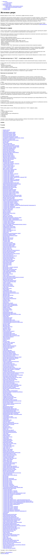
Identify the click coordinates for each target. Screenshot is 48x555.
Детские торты (6, 141)
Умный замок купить (7, 460)
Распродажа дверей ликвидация (10, 376)
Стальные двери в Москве (8, 170)
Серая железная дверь (7, 347)
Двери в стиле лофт (7, 231)
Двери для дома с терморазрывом (10, 535)
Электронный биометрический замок (11, 182)
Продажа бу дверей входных (9, 359)
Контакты (5, 1)
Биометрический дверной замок (10, 408)
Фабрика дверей (6, 307)
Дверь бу (5, 405)
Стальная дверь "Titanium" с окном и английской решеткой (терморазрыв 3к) (19, 205)
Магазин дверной (6, 211)
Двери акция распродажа (8, 256)
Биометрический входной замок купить (11, 527)
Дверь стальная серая (7, 143)
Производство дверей (7, 306)
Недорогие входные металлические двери (12, 368)
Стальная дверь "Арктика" (8, 174)
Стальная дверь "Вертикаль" (9, 206)
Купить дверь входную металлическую (11, 250)
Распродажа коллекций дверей (9, 189)
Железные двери (6, 240)
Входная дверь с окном (8, 273)
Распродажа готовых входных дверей (11, 192)
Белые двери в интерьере (8, 261)
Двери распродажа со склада (9, 276)
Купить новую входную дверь (9, 530)
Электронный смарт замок (8, 445)
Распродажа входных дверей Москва (11, 152)
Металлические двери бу (8, 336)
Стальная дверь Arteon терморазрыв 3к (11, 504)
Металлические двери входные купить (11, 534)
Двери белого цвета (7, 263)
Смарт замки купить (7, 446)
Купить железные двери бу (8, 155)
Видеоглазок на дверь (7, 268)
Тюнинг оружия (6, 129)
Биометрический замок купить (9, 186)
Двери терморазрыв (7, 394)
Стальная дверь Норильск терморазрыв (11, 509)
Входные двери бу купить (8, 543)
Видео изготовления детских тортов (10, 140)
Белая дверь (5, 265)
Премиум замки (6, 435)
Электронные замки (7, 441)
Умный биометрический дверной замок (11, 412)
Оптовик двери (6, 214)
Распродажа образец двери (8, 245)
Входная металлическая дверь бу (10, 541)
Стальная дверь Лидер (7, 496)
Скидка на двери (6, 323)
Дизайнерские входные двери (9, 227)
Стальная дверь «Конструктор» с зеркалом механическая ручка (16, 499)
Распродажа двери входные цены (10, 379)
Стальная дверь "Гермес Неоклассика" (11, 180)
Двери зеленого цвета (7, 283)
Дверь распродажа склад (8, 254)
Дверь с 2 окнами (6, 282)
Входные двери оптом (7, 209)
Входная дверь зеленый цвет (9, 258)
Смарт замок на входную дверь (9, 443)
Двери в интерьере (7, 228)
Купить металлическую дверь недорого (11, 253)
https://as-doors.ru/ (43, 24)
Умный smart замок (7, 464)
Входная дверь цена (7, 247)
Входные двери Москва (8, 153)
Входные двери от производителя (10, 305)
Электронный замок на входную (10, 334)
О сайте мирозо (9, 2)
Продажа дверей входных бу (9, 351)
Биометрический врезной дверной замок (11, 452)
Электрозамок (6, 415)
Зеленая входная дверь (8, 259)
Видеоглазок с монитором (8, 485)
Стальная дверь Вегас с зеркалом (10, 490)
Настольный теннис (7, 4)
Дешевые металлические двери (9, 397)
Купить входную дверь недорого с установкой (13, 374)
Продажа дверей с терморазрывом (10, 390)
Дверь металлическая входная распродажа (12, 472)
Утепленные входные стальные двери (11, 146)
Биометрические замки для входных (10, 413)
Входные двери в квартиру (8, 252)
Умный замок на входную (8, 451)
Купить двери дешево (7, 395)
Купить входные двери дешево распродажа (12, 385)
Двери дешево (6, 289)
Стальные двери (6, 9)
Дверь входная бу (6, 337)
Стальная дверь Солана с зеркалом (10, 507)
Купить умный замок (7, 461)
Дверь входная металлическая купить (11, 292)
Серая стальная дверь (7, 362)
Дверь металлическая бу (8, 398)
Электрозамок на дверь (8, 416)
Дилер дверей (6, 310)
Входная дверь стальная (8, 401)
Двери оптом (6, 131)
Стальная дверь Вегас (7, 489)
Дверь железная (6, 532)
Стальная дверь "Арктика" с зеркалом (11, 176)
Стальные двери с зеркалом (9, 342)
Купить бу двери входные (8, 422)
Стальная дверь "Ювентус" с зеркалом (11, 179)
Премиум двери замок (7, 450)
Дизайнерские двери (7, 290)
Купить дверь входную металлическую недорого (13, 277)
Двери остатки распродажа (8, 382)
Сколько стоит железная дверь (9, 281)
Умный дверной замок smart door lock (11, 467)
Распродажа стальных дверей (9, 135)
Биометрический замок (8, 188)
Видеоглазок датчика (7, 482)
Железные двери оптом (8, 216)
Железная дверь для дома (8, 161)
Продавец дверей (6, 300)
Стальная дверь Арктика (8, 162)
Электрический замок (7, 317)
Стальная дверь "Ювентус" (9, 178)
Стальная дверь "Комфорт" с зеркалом (11, 204)
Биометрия (5, 513)
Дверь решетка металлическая (9, 271)
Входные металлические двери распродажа (12, 195)
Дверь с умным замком (8, 459)
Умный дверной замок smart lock (10, 466)
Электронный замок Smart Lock (9, 458)
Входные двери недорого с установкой (11, 369)
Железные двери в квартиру (9, 156)
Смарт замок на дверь (7, 436)
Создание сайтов (6, 8)
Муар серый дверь (7, 272)
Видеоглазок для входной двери (10, 269)
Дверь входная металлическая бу (10, 432)
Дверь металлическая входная (9, 431)
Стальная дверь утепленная (9, 144)
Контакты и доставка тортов (9, 138)
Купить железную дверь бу (8, 331)
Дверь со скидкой (6, 330)
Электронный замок (7, 318)
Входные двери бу (7, 392)
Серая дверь (5, 349)
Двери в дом (5, 428)
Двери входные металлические (9, 158)
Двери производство (7, 546)
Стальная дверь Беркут (8, 497)
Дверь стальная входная (8, 164)
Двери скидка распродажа (8, 286)
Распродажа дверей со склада (9, 194)
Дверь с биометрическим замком (10, 521)
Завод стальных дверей (8, 168)
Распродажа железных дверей (9, 134)
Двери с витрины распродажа (9, 378)
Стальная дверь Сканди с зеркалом (10, 506)
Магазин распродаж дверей (9, 197)
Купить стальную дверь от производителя (12, 403)
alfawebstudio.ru (9, 552)
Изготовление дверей (7, 309)
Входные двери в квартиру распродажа (11, 388)
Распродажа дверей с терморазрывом (11, 218)
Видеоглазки (5, 142)
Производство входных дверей (9, 469)
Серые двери (5, 287)
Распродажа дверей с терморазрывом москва (12, 219)
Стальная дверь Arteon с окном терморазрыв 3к (13, 503)
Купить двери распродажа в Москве (10, 358)
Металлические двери (7, 326)
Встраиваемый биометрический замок (11, 524)
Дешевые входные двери (8, 396)
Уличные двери (6, 299)
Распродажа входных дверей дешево (11, 191)
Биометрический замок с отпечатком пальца (12, 414)
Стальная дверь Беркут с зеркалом (10, 491)
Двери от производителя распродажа (11, 200)
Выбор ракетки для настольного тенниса (14, 6)
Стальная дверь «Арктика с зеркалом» (11, 163)
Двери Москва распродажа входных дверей (12, 196)
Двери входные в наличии (8, 404)
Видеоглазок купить (7, 288)
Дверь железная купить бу (8, 545)
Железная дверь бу (7, 160)
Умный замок (6, 316)
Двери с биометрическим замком (10, 185)
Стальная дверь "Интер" (8, 172)
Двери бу (5, 340)
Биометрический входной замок (10, 187)
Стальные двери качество (8, 171)
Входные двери (6, 236)
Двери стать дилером (7, 215)
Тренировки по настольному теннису (14, 7)
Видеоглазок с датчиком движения (10, 267)
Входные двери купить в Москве (10, 475)
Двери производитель (7, 473)
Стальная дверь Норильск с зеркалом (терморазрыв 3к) (14, 510)
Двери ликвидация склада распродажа (11, 381)
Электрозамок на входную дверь (10, 417)
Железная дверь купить (8, 238)
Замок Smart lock (6, 315)
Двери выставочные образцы (9, 548)
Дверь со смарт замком (8, 449)
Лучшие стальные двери (8, 167)
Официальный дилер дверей (9, 226)
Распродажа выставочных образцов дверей (12, 217)
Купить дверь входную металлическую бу (12, 542)
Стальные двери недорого (8, 223)
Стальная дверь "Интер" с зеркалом (10, 173)
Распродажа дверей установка (9, 190)
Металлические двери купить (9, 291)
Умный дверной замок (8, 440)
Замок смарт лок (6, 448)
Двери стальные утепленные (9, 270)
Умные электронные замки (8, 455)
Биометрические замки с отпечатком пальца (12, 522)
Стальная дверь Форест (8, 505)
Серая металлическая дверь (9, 363)
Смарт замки (5, 433)
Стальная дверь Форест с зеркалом (10, 508)
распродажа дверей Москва (9, 149)
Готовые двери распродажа (9, 198)
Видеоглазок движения (8, 484)
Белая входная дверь (7, 262)
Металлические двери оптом (9, 213)
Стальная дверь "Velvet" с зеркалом (10, 203)
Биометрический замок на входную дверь (12, 183)
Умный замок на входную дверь (10, 454)
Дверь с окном (6, 274)
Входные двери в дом (7, 249)
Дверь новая (5, 536)
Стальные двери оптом (8, 208)
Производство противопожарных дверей (11, 233)
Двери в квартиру (7, 434)
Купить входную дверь (8, 242)
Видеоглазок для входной (8, 478)
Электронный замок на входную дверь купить (13, 322)
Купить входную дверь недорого (10, 364)
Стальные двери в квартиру (9, 165)
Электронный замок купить (9, 319)
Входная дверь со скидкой (8, 424)
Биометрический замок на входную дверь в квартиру (14, 525)
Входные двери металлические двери (11, 540)
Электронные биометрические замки (11, 517)
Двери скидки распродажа (8, 380)
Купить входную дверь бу (8, 430)
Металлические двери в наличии (10, 399)
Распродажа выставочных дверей (10, 235)
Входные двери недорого (8, 159)
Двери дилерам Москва (8, 225)
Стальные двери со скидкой (9, 222)
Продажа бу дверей (7, 360)
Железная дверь (6, 294)
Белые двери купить (7, 264)
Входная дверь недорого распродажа (11, 386)
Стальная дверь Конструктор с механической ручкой (14, 492)
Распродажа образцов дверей (9, 132)
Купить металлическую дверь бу (10, 255)
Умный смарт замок (7, 444)
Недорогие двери (6, 426)
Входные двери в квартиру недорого (11, 373)
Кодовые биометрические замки (10, 526)
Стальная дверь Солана (8, 498)
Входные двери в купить (8, 531)
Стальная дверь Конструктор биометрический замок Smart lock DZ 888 (18, 501)
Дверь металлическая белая (9, 260)
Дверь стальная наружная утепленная (11, 145)
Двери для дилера (7, 210)
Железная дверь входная (8, 154)
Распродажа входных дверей (9, 133)
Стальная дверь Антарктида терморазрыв (12, 494)
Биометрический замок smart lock (10, 528)
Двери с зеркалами (7, 537)
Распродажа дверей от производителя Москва (13, 199)
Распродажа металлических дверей (10, 136)
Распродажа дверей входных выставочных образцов (14, 544)
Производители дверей (8, 303)
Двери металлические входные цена (10, 423)
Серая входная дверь (7, 350)
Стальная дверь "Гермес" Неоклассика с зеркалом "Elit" (15, 177)
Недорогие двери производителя (10, 304)
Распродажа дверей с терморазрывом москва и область (14, 224)
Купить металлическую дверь (9, 251)
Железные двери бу (7, 328)
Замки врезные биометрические (10, 523)
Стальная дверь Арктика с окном (10, 201)
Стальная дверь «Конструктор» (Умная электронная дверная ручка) (17, 500)
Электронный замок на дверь (9, 453)
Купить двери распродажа (8, 150)
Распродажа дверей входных (9, 352)
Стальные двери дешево (8, 220)
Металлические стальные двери (10, 169)
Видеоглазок (5, 477)
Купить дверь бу (6, 339)
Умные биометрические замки (9, 410)
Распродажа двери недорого (9, 151)
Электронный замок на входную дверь (11, 321)
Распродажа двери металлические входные (12, 400)
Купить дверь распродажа (8, 471)
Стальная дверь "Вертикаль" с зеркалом (11, 207)
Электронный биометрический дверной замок (13, 487)
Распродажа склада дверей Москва (10, 383)
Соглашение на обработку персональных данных (13, 137)
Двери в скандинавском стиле (9, 229)
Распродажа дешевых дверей (9, 234)
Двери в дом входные (7, 533)
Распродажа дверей (7, 308)
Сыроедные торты (7, 3)
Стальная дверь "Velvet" (8, 181)
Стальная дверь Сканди (8, 495)
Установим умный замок (8, 457)
